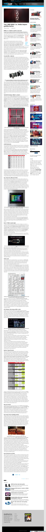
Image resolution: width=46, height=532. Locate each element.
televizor (40, 172)
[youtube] (6, 0)
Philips (36, 168)
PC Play (26, 0)
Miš (41, 164)
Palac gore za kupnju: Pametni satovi (38, 52)
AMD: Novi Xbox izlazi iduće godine (18, 484)
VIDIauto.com (22, 0)
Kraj (19, 474)
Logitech (36, 164)
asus (38, 160)
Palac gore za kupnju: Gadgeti (38, 72)
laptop (31, 164)
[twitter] (5, 0)
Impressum (16, 515)
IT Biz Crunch (33, 0)
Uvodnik (36, 173)
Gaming (31, 162)
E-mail (31, 150)
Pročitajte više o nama (7, 522)
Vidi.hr (15, 0)
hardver (39, 162)
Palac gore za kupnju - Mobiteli (38, 95)
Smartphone (32, 172)
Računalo (34, 169)
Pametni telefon (32, 168)
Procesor (31, 169)
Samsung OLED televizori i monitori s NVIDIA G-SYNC (19, 489)
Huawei (37, 163)
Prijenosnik (38, 168)
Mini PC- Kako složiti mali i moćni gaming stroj (19, 502)
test (31, 173)
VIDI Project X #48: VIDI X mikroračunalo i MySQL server (35, 19)
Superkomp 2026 (33, 112)
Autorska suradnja (16, 520)
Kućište (40, 163)
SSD (36, 172)
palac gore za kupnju (33, 167)
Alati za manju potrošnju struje (38, 25)
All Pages (27, 45)
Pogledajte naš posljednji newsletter (16, 1)
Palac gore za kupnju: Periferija (38, 44)
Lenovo (33, 164)
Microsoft (39, 164)
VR (32, 174)
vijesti (31, 174)
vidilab (39, 173)
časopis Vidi (37, 174)
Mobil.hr (18, 0)
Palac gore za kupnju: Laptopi (38, 61)
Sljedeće (16, 474)
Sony (35, 172)
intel (38, 163)
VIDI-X (29, 0)
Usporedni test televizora (34, 129)
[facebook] (4, 0)
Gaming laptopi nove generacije (17, 492)
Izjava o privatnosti (17, 519)
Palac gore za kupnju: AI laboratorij (38, 80)
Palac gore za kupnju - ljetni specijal (38, 86)
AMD (32, 160)
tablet (38, 172)
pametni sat (37, 167)
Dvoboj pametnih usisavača (34, 137)
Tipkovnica (33, 173)
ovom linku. (35, 156)
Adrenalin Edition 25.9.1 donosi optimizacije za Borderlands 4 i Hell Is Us (19, 498)
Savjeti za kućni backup (34, 145)
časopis (34, 174)
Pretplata (15, 516)
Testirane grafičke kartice (26, 43)
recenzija (38, 169)
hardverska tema (32, 163)
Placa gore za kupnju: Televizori (38, 34)
